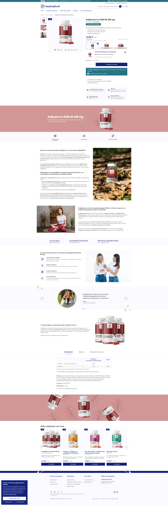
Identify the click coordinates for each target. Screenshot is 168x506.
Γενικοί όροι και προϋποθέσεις (73, 484)
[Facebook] (117, 492)
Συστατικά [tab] (68, 352)
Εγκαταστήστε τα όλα (14, 498)
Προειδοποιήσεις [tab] (97, 352)
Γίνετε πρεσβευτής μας (89, 479)
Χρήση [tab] (81, 352)
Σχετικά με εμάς (53, 479)
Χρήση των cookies (105, 498)
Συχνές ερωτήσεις (111, 3)
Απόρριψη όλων (8, 502)
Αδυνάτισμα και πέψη (65, 10)
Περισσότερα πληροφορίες (9, 494)
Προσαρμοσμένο (20, 502)
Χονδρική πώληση (88, 482)
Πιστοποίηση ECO (54, 484)
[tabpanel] (84, 371)
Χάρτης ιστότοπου (96, 498)
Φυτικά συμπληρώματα (86, 10)
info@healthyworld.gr (122, 3)
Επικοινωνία (52, 482)
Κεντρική (43, 15)
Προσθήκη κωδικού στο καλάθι (118, 1)
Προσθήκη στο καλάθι (111, 64)
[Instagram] (114, 492)
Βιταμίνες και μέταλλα (51, 10)
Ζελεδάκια (75, 10)
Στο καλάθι (51, 464)
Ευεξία (42, 10)
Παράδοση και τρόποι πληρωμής (74, 482)
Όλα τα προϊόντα (49, 15)
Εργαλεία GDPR (70, 486)
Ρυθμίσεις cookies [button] (114, 498)
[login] (123, 6)
